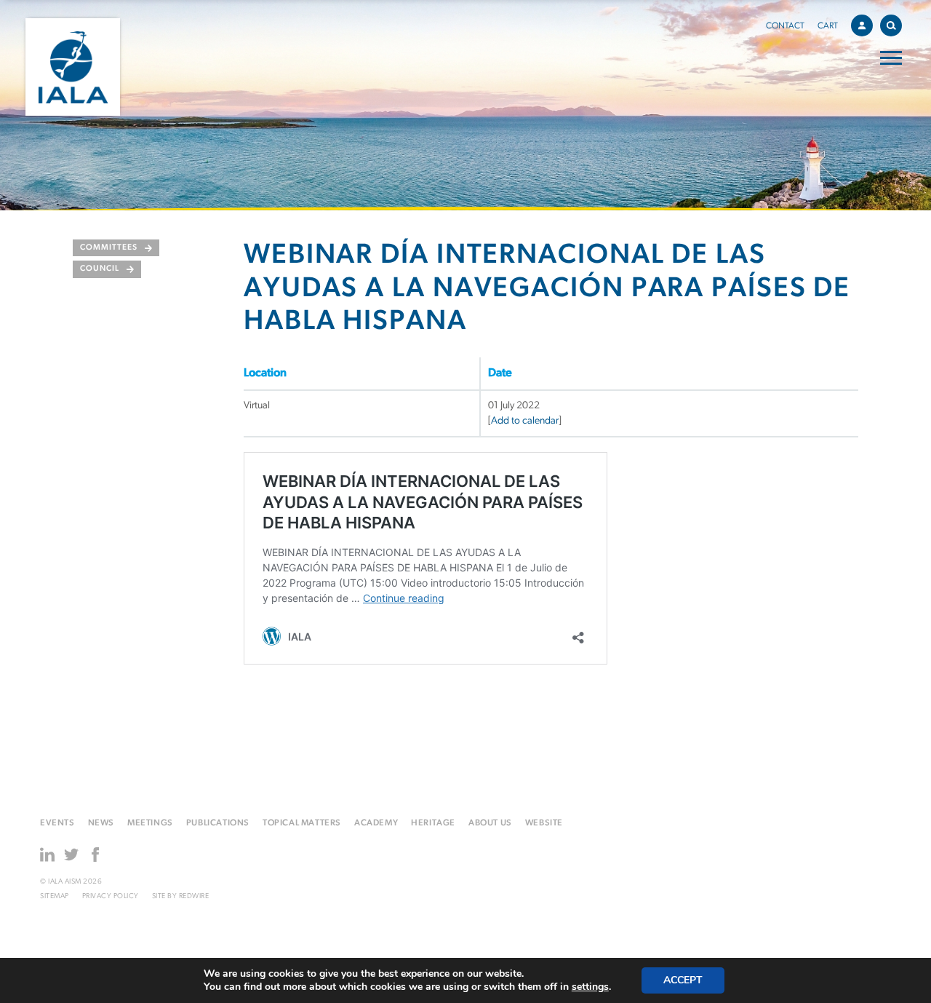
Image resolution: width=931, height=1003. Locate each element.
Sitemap (54, 896)
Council (99, 269)
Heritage (433, 823)
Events (57, 823)
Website (544, 823)
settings (590, 987)
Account (862, 25)
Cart (828, 26)
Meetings (150, 823)
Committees (108, 248)
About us (490, 823)
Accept (683, 980)
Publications (217, 823)
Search (891, 25)
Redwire (194, 896)
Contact (785, 26)
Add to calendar (525, 421)
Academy (376, 823)
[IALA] (72, 67)
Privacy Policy (110, 896)
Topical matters (302, 823)
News (101, 823)
